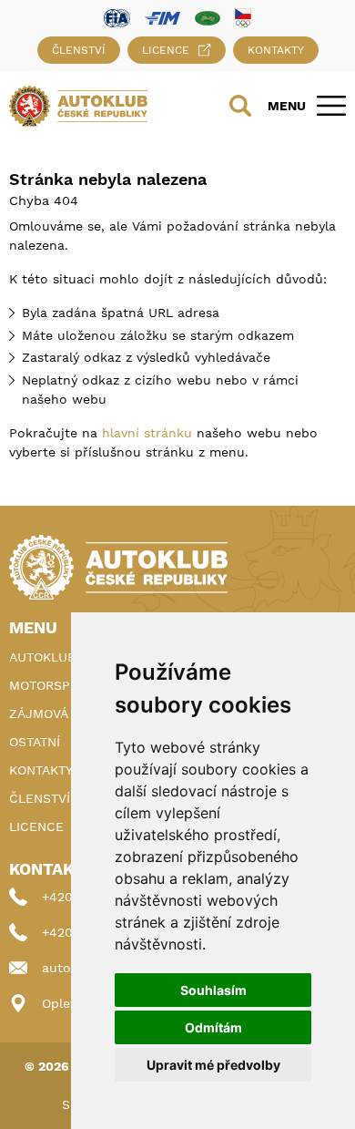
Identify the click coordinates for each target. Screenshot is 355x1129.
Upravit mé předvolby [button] (213, 1065)
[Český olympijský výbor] (243, 17)
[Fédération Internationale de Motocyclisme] (162, 16)
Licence (165, 50)
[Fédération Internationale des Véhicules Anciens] (207, 16)
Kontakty (276, 50)
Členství (79, 50)
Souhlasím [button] (213, 990)
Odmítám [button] (213, 1027)
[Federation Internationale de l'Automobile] (117, 16)
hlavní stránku (147, 433)
